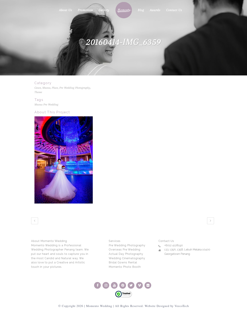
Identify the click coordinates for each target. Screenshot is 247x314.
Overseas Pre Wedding (124, 249)
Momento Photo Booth (125, 266)
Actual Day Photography (126, 253)
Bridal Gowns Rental (123, 262)
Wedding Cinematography (127, 258)
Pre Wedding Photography (127, 245)
